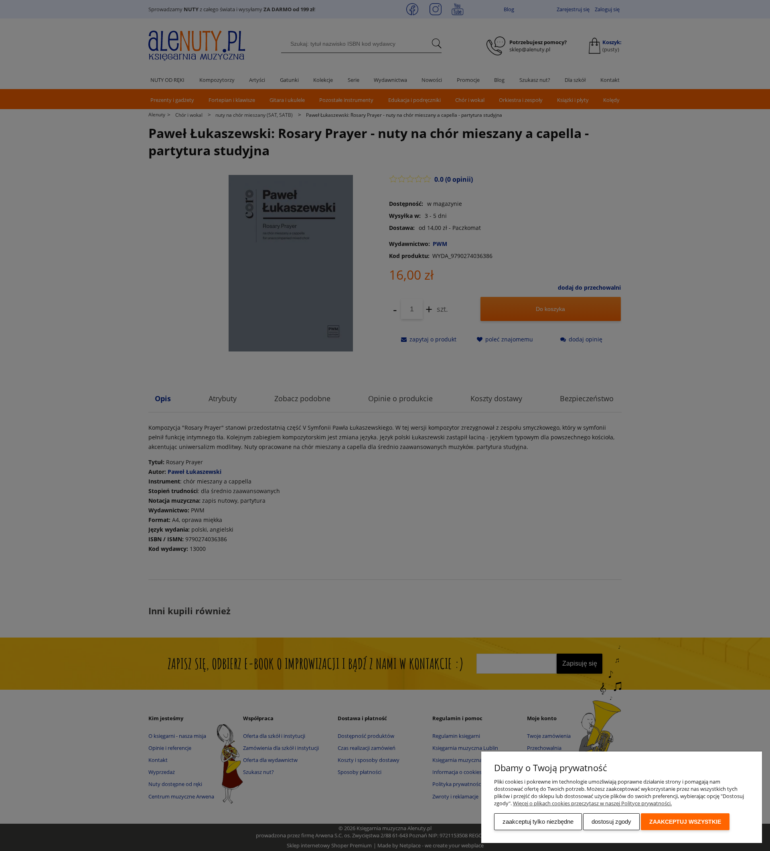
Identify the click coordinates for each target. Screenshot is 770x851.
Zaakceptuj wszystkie (685, 822)
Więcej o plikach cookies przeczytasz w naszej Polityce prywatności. (592, 803)
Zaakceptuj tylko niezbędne (538, 821)
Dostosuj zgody (611, 821)
